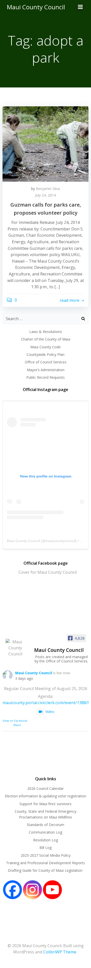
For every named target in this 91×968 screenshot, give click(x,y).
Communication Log (45, 832)
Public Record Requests (45, 377)
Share (17, 725)
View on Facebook (15, 720)
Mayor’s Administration (45, 369)
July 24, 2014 (45, 195)
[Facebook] (12, 889)
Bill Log (45, 847)
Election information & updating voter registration (45, 796)
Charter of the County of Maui (45, 339)
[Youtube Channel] (52, 889)
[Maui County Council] (15, 647)
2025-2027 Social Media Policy (46, 855)
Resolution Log (45, 840)
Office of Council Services (45, 362)
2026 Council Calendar (45, 788)
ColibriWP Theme (59, 952)
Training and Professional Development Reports (45, 862)
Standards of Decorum (45, 824)
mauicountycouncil (60, 541)
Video (49, 711)
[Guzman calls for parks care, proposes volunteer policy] (45, 143)
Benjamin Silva (48, 188)
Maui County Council (36, 7)
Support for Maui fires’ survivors (45, 803)
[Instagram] (32, 889)
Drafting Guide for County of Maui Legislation (45, 870)
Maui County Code (45, 347)
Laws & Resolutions (45, 331)
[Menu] (80, 7)
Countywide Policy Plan (45, 354)
